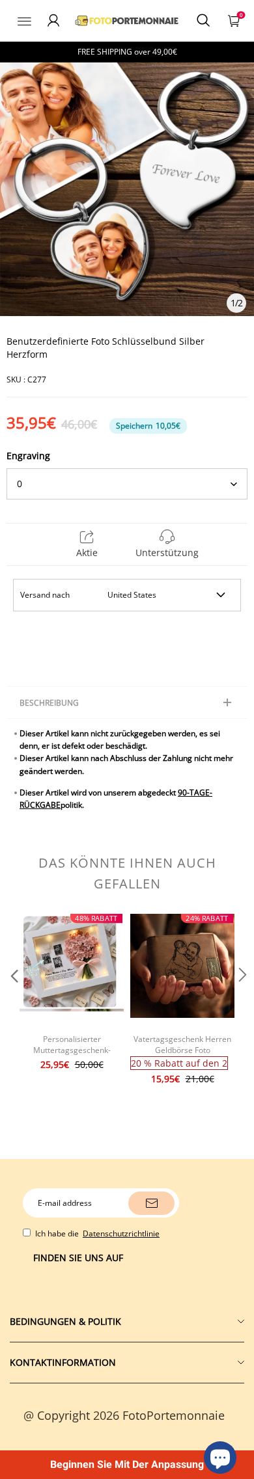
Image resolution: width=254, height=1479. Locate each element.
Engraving (28, 455)
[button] (13, 1000)
